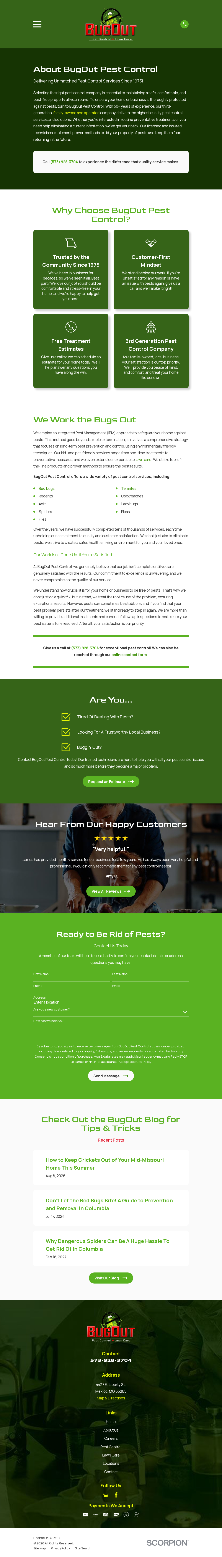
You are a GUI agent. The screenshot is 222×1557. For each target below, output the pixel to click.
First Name (41, 974)
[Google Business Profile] (106, 1495)
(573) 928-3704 (64, 161)
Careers (111, 1438)
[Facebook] (116, 1495)
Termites (129, 488)
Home (111, 1421)
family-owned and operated (76, 112)
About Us (111, 1430)
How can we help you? (49, 1021)
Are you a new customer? (51, 1009)
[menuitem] (39, 1548)
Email (116, 986)
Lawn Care (111, 1455)
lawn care (143, 459)
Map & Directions (111, 1398)
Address (39, 997)
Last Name (120, 974)
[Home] (111, 24)
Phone (37, 986)
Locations (111, 1463)
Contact (111, 1471)
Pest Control (111, 1446)
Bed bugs (47, 488)
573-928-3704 (111, 1360)
